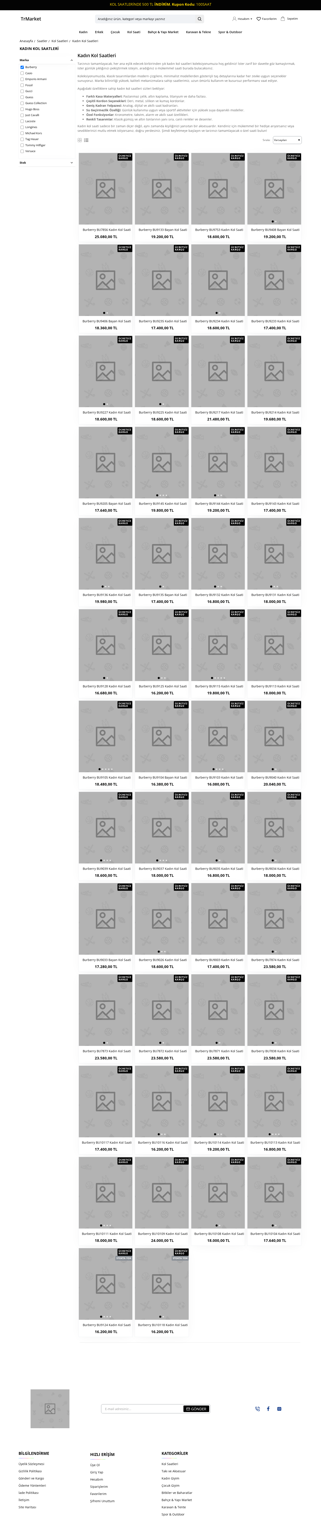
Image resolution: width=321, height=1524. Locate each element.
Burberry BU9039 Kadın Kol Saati (107, 869)
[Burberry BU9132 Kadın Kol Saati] (218, 554)
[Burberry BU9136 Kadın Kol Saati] (105, 554)
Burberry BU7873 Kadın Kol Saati (107, 1051)
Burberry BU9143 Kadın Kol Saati (275, 504)
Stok (23, 163)
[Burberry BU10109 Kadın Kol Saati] (161, 1193)
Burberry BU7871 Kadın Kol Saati (219, 1051)
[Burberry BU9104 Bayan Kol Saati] (161, 736)
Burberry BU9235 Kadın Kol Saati (163, 321)
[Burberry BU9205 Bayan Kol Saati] (105, 462)
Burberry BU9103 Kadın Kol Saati (219, 777)
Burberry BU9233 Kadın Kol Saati (275, 321)
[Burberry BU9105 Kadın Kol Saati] (105, 736)
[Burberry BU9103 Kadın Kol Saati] (218, 736)
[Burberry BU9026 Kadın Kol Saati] (161, 919)
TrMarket (31, 19)
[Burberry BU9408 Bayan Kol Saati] (274, 189)
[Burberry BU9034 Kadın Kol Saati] (274, 827)
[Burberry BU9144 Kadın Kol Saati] (218, 462)
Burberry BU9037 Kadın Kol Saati (163, 869)
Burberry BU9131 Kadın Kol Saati (275, 595)
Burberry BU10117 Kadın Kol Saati (107, 1143)
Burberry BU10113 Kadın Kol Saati (275, 1143)
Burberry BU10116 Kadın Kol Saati (163, 1143)
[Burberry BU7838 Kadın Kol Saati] (274, 1010)
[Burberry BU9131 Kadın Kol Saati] (274, 554)
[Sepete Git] (282, 20)
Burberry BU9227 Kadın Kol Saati (107, 412)
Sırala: (266, 140)
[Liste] (86, 140)
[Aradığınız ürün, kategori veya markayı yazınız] (199, 19)
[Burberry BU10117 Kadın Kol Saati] (105, 1101)
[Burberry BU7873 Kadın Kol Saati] (105, 1010)
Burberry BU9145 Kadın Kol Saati (163, 504)
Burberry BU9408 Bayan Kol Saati (275, 230)
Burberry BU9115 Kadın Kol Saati (219, 686)
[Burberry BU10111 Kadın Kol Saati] (105, 1193)
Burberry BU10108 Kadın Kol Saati (219, 1234)
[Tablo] (80, 140)
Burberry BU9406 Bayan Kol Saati (107, 321)
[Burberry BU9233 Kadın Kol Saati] (274, 280)
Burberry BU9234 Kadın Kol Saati (219, 321)
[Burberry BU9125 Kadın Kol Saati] (161, 645)
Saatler (42, 41)
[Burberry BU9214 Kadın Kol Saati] (274, 371)
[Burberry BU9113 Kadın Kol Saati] (274, 645)
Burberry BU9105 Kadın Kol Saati (107, 777)
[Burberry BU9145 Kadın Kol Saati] (161, 462)
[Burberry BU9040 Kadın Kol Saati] (274, 736)
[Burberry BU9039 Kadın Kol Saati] (105, 827)
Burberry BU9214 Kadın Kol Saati (275, 412)
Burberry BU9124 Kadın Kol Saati (107, 1325)
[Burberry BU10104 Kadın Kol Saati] (274, 1193)
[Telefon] (257, 1408)
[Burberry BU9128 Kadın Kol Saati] (105, 645)
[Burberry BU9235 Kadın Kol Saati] (161, 280)
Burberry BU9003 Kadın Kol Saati (219, 960)
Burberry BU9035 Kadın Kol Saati (219, 869)
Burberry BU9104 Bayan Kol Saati (163, 777)
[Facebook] (268, 1408)
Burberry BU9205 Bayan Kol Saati (107, 504)
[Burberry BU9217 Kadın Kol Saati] (218, 371)
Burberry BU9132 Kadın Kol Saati (219, 595)
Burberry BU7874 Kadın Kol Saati (275, 960)
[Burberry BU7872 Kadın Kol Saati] (161, 1010)
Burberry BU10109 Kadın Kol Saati (163, 1234)
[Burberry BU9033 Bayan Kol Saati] (105, 919)
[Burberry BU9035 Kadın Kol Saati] (218, 827)
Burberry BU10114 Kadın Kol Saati (219, 1143)
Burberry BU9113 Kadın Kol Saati (275, 686)
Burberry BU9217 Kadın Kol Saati (219, 412)
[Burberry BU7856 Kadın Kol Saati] (105, 189)
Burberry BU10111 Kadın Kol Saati (107, 1234)
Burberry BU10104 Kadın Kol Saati (275, 1234)
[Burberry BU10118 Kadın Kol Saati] (161, 1284)
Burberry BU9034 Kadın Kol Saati (275, 869)
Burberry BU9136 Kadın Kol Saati (107, 595)
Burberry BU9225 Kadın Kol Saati (163, 412)
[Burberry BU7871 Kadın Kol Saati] (218, 1010)
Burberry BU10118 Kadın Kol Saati (163, 1325)
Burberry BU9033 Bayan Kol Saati (107, 960)
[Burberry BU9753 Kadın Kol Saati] (218, 189)
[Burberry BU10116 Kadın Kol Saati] (161, 1101)
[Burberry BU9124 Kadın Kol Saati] (105, 1284)
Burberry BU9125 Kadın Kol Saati (163, 686)
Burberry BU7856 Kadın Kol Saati (107, 230)
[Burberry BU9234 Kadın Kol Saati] (218, 280)
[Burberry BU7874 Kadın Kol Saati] (274, 919)
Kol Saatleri (60, 41)
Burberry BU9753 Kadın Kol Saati (219, 230)
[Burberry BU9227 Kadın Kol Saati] (105, 371)
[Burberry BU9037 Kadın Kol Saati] (161, 827)
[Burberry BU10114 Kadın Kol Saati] (218, 1101)
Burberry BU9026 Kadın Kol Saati (163, 960)
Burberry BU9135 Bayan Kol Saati (163, 595)
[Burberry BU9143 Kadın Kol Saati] (274, 462)
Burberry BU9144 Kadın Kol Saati (219, 504)
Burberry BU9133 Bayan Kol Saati (163, 230)
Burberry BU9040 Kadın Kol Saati (275, 777)
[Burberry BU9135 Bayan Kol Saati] (161, 554)
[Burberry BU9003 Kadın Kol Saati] (218, 919)
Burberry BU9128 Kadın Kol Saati (107, 686)
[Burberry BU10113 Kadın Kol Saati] (274, 1101)
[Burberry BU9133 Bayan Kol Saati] (161, 189)
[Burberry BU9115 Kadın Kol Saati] (218, 645)
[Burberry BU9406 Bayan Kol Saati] (105, 280)
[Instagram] (279, 1408)
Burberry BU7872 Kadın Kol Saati (163, 1051)
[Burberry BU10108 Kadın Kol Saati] (218, 1193)
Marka (24, 60)
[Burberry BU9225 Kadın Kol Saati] (161, 371)
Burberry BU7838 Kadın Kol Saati (275, 1051)
